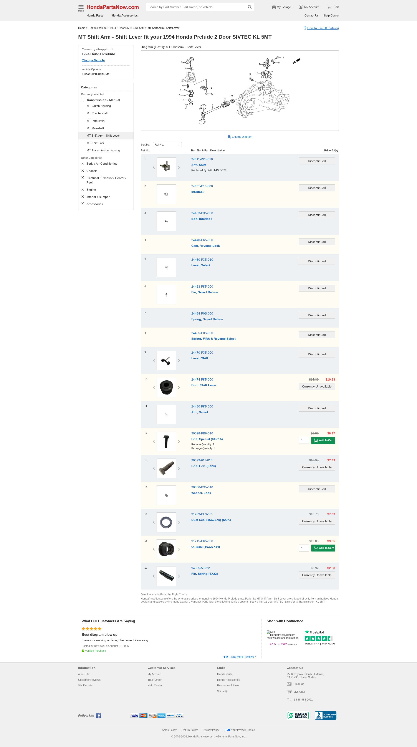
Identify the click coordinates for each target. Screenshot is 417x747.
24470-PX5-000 (202, 352)
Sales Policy (169, 730)
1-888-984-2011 (303, 699)
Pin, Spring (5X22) (204, 573)
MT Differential (96, 121)
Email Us (299, 684)
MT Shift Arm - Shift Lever (103, 135)
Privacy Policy (211, 730)
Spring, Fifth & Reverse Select (213, 338)
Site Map (222, 691)
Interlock (197, 192)
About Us (83, 674)
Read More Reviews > (243, 656)
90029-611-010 (201, 460)
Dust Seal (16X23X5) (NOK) (211, 520)
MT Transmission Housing (103, 150)
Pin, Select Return (204, 292)
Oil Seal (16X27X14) (205, 546)
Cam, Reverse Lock (205, 245)
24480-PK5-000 (202, 406)
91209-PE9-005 (202, 514)
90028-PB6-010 (202, 433)
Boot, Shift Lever (203, 385)
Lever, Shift (199, 358)
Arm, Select (199, 412)
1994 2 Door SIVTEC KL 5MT (127, 28)
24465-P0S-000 (202, 333)
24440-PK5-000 (202, 240)
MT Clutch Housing (99, 106)
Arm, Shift (198, 165)
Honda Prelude (98, 28)
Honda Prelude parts (231, 598)
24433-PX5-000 (202, 213)
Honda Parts (95, 15)
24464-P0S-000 (202, 313)
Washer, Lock (201, 493)
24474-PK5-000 (202, 379)
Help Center (331, 15)
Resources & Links (228, 685)
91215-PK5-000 (202, 541)
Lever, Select (200, 265)
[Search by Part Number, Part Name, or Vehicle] (249, 7)
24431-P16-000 (202, 186)
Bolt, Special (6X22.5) (207, 439)
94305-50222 (200, 568)
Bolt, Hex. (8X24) (203, 466)
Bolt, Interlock (201, 218)
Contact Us (311, 15)
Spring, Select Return (207, 319)
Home (81, 28)
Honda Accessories (125, 15)
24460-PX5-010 (202, 259)
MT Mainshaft (95, 128)
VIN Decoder (85, 685)
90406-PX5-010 (202, 487)
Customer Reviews (89, 679)
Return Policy (190, 730)
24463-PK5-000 (202, 286)
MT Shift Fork (95, 143)
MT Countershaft (97, 113)
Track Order (155, 679)
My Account (154, 674)
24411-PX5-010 (202, 159)
